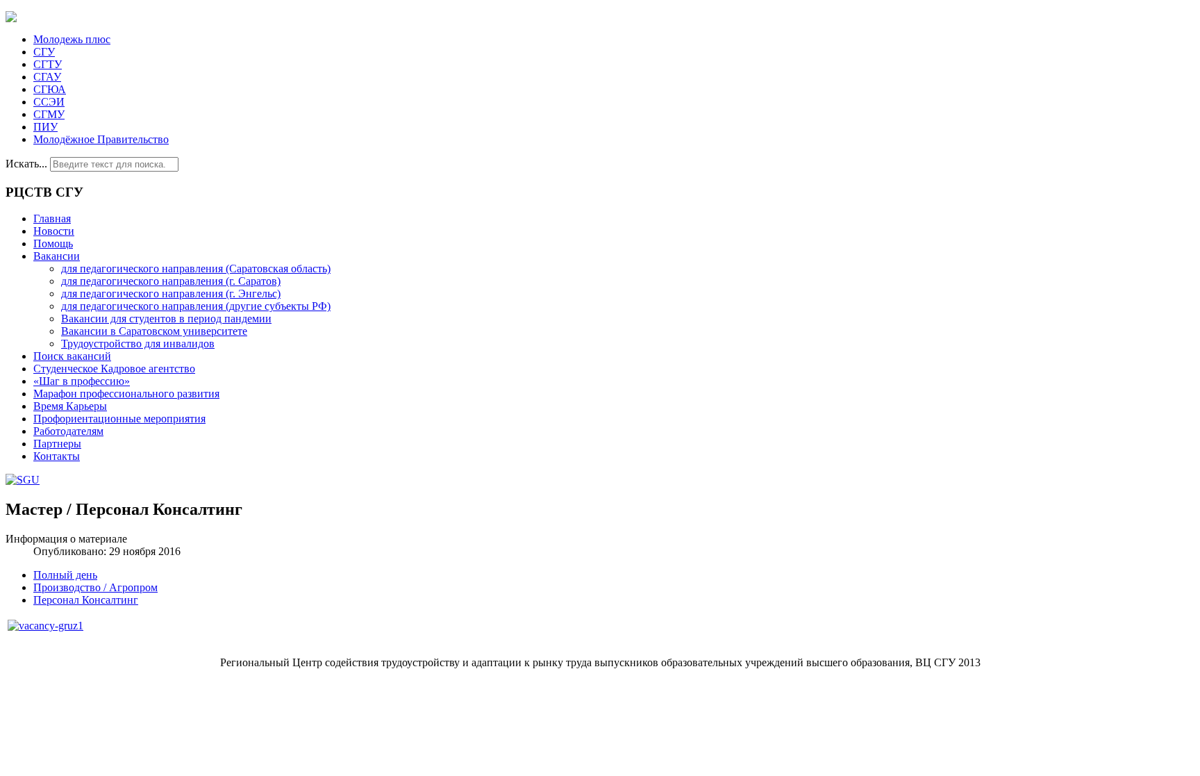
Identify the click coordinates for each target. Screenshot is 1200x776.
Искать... (26, 164)
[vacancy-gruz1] (45, 625)
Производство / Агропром (95, 587)
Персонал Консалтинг (85, 600)
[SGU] (23, 480)
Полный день (65, 575)
